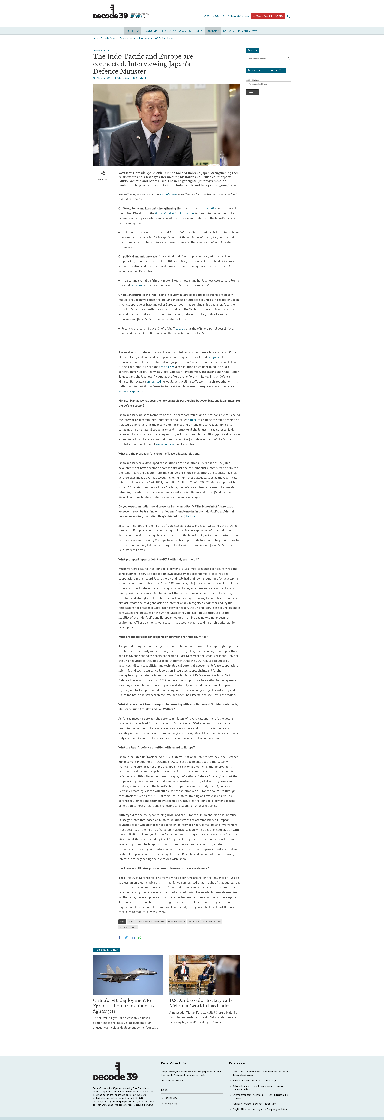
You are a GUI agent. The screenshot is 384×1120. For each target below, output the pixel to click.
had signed (167, 367)
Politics (132, 30)
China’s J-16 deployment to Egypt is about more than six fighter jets (123, 1006)
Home (95, 38)
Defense (213, 30)
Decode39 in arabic (268, 15)
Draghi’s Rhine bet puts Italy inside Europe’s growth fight (260, 1109)
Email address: (253, 80)
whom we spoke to (130, 391)
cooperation (209, 208)
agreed (192, 420)
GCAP (130, 921)
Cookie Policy (171, 1097)
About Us (211, 15)
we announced (165, 444)
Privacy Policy (171, 1103)
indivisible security (176, 921)
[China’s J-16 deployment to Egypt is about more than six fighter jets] (128, 974)
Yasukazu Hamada (128, 927)
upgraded (215, 357)
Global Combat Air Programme (174, 213)
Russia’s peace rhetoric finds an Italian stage (254, 1080)
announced (154, 381)
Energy (228, 30)
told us (180, 328)
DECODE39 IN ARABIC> (172, 1080)
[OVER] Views (248, 30)
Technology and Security (182, 30)
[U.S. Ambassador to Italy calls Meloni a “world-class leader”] (205, 974)
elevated (137, 285)
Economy (150, 30)
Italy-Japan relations (212, 921)
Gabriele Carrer (124, 78)
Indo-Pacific (194, 921)
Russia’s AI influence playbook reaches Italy (254, 1103)
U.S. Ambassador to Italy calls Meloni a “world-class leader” (201, 1003)
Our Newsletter (236, 15)
